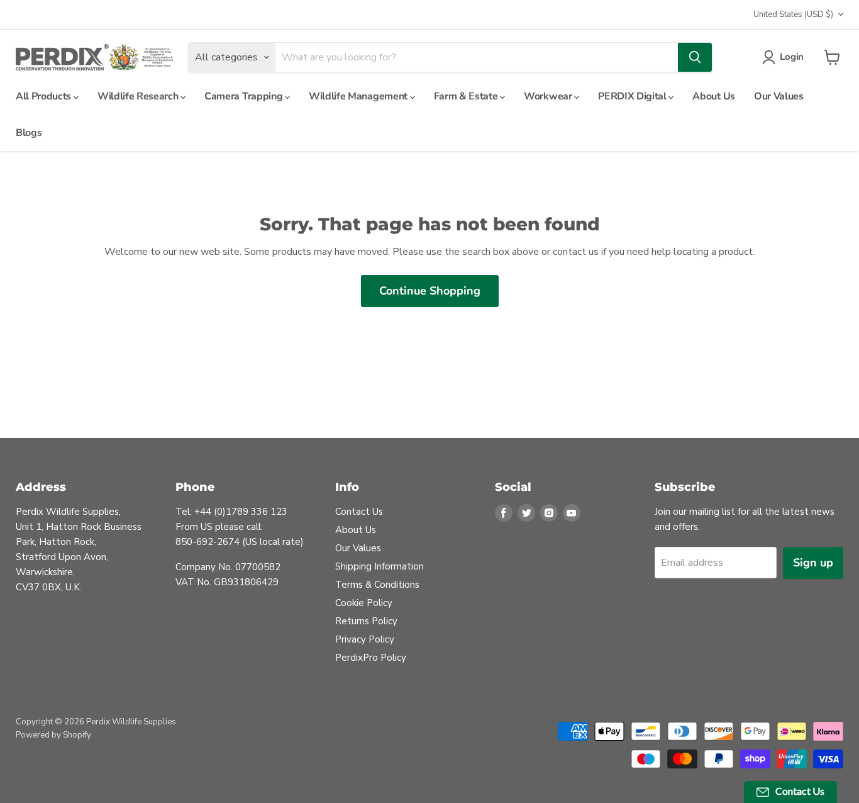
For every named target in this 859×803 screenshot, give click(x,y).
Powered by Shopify (53, 735)
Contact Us (359, 511)
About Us (713, 96)
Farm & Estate (467, 96)
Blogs (29, 133)
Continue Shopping (429, 290)
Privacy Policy (364, 639)
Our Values (779, 96)
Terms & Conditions (377, 584)
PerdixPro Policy (370, 657)
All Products (45, 96)
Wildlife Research (138, 96)
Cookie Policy (363, 603)
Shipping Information (379, 566)
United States (793, 14)
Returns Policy (366, 621)
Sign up (813, 562)
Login (792, 56)
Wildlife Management (359, 96)
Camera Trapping (244, 96)
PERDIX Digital (633, 96)
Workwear (549, 96)
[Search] (695, 57)
